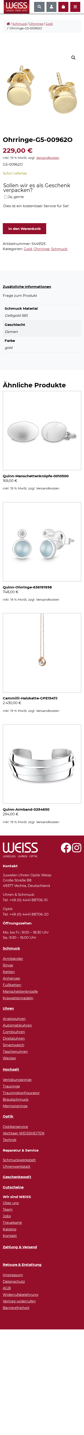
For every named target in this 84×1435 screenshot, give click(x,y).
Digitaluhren (14, 1038)
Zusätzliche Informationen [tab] (27, 286)
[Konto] (51, 7)
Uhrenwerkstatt (16, 1166)
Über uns (11, 1203)
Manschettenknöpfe (20, 991)
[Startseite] (8, 24)
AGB (7, 1288)
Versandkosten (47, 158)
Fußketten (12, 985)
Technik (9, 1139)
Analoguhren (14, 1018)
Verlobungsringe (17, 1079)
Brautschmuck (15, 1099)
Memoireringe (15, 1106)
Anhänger (11, 978)
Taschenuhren (15, 1051)
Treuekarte (12, 1222)
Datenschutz (14, 1281)
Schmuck (19, 24)
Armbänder (13, 958)
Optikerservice (15, 1126)
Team (8, 1209)
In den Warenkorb (24, 228)
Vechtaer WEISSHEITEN (23, 1133)
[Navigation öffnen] (75, 7)
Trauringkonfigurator (21, 1093)
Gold (49, 24)
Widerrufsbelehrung (20, 1294)
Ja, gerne (16, 197)
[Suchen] (39, 7)
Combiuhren (14, 1032)
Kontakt (10, 1235)
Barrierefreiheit (16, 1307)
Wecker (9, 1058)
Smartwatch (13, 1045)
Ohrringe (36, 24)
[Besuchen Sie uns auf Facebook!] (66, 850)
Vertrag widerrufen (19, 1301)
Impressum (13, 1275)
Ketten (9, 971)
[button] (73, 57)
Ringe (8, 965)
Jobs (7, 1216)
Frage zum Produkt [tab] (20, 295)
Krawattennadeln (18, 998)
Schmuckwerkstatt (19, 1160)
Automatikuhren (17, 1025)
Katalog (9, 1229)
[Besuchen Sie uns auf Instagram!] (76, 850)
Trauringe (11, 1086)
